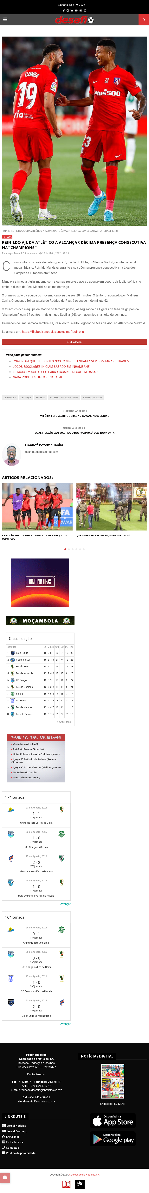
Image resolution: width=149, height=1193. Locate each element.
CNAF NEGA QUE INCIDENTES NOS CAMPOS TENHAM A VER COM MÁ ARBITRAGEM (71, 361)
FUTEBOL (7, 237)
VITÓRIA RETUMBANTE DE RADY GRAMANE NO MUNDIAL (74, 416)
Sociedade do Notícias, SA (84, 1174)
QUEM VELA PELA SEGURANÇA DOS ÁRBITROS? (103, 535)
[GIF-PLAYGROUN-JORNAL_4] (40, 606)
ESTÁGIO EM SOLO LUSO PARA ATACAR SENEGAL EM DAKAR (55, 372)
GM (57, 647)
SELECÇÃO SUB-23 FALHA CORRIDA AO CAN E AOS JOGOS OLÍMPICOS (34, 537)
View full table (63, 722)
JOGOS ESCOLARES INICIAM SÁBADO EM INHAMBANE (51, 367)
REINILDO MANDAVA (92, 398)
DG (66, 647)
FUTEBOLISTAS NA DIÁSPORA (64, 398)
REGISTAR (119, 1103)
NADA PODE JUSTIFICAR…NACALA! (37, 377)
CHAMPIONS (10, 398)
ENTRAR (105, 1103)
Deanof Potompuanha (25, 253)
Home (5, 230)
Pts (72, 647)
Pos (8, 647)
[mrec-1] (36, 781)
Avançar (65, 903)
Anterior (7, 903)
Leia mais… (76, 342)
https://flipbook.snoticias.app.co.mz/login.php (53, 332)
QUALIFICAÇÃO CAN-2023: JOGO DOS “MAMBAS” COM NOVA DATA (74, 433)
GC (62, 647)
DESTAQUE (26, 398)
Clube (13, 647)
